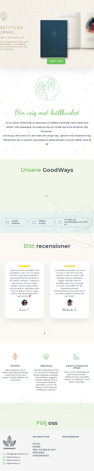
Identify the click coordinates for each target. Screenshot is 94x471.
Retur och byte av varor (44, 449)
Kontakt (37, 446)
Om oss (36, 443)
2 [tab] (49, 334)
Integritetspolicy (41, 455)
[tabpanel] (24, 289)
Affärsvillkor (39, 452)
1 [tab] (47, 196)
